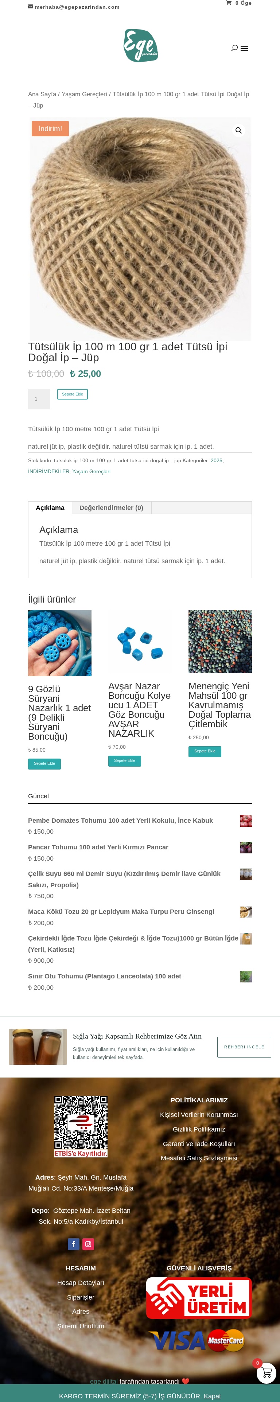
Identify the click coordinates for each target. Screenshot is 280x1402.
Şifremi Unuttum (80, 1326)
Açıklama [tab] (50, 507)
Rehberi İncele (244, 1047)
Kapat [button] (212, 1396)
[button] (238, 130)
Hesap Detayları (80, 1282)
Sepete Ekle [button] (44, 763)
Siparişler (80, 1297)
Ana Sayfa (42, 94)
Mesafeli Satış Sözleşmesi (199, 1158)
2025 (216, 460)
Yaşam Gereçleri (84, 94)
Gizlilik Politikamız (199, 1129)
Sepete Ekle (72, 394)
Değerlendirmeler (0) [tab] (111, 507)
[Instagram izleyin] (88, 1244)
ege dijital (104, 1381)
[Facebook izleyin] (73, 1244)
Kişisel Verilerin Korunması (199, 1114)
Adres (80, 1311)
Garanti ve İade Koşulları (199, 1144)
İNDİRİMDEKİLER (48, 471)
